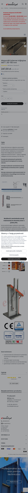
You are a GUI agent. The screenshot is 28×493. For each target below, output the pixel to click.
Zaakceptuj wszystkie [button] (14, 259)
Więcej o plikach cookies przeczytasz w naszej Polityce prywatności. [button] (12, 247)
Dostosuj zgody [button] (14, 255)
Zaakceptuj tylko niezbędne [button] (14, 251)
